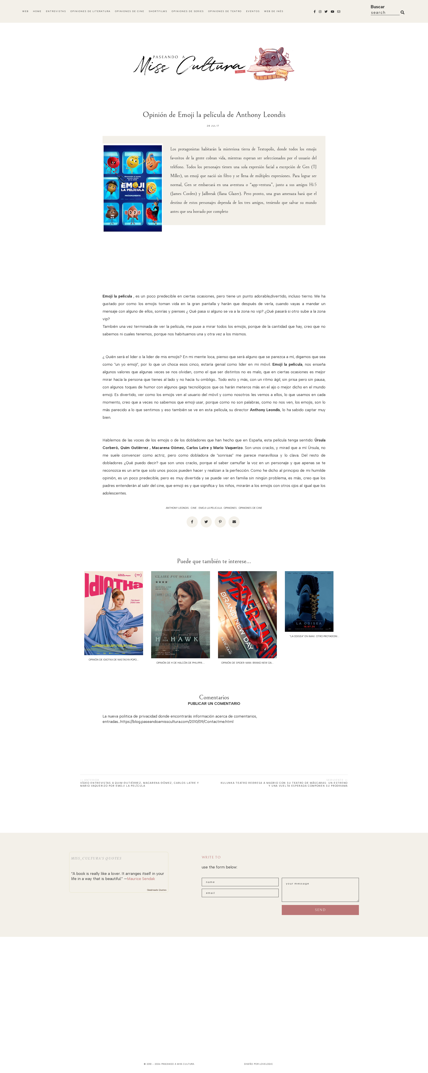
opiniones (230, 508)
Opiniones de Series (188, 11)
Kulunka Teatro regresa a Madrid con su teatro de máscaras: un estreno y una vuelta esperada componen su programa (284, 784)
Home (37, 11)
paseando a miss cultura (177, 1064)
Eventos (253, 11)
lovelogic (266, 1064)
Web (25, 11)
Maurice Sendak (141, 878)
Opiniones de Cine (129, 11)
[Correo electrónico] (234, 521)
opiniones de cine (250, 508)
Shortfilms (158, 11)
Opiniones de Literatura (90, 11)
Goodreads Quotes (157, 889)
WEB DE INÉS (273, 11)
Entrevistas (56, 11)
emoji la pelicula (210, 508)
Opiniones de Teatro (225, 11)
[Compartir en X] (206, 521)
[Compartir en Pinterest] (220, 521)
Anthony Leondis (177, 508)
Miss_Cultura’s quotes (96, 858)
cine (194, 508)
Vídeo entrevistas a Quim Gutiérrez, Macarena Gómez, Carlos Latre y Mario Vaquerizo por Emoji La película (139, 784)
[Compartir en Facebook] (192, 521)
